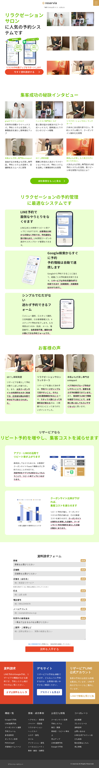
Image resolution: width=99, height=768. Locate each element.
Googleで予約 (10, 720)
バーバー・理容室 (35, 724)
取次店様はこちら (81, 743)
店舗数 (16, 570)
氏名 (15, 591)
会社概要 (78, 720)
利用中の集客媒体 (21, 618)
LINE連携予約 (10, 724)
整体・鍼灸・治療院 (36, 751)
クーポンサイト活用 (59, 720)
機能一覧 (9, 713)
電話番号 (17, 600)
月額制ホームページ (13, 747)
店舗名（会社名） (21, 579)
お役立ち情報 (58, 713)
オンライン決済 (11, 739)
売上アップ (55, 739)
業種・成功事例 (36, 713)
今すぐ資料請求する (24, 71)
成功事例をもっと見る (49, 180)
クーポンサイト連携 (13, 727)
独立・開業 (55, 727)
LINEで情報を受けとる (82, 696)
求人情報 (78, 747)
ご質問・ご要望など (22, 627)
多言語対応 (9, 735)
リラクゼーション (35, 727)
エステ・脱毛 (33, 735)
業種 (15, 561)
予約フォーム (10, 731)
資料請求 (78, 727)
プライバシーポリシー (15, 764)
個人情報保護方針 (34, 644)
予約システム (56, 724)
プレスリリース (80, 724)
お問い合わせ (79, 731)
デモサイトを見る (49, 692)
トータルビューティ (36, 747)
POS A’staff (9, 743)
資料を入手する (49, 649)
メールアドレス (20, 609)
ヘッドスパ (32, 731)
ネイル (30, 739)
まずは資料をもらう (16, 692)
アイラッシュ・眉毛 (36, 743)
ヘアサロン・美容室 (36, 720)
